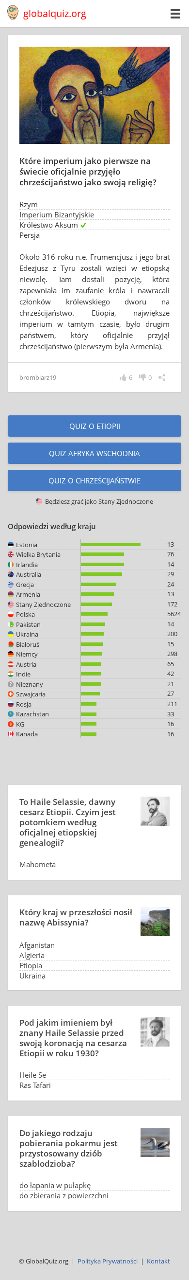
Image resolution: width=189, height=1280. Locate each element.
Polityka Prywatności (108, 1261)
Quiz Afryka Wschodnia (94, 453)
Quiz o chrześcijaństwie (94, 480)
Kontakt (158, 1261)
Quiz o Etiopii (94, 426)
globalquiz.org (54, 13)
